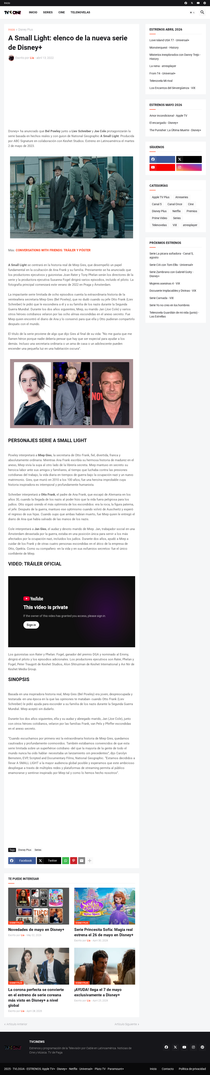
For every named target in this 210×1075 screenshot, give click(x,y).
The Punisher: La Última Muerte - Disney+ (175, 130)
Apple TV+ (48, 1068)
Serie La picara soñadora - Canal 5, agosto (171, 255)
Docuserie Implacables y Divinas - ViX (173, 290)
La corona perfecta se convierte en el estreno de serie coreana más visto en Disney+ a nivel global (36, 997)
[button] (192, 12)
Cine (61, 12)
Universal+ (86, 1068)
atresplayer (190, 225)
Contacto (168, 1068)
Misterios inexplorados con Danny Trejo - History (175, 56)
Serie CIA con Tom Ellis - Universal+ (171, 264)
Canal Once (175, 204)
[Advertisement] (71, 95)
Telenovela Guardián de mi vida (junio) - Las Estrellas (174, 314)
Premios (192, 211)
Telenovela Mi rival (161, 80)
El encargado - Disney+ (164, 122)
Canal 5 (157, 204)
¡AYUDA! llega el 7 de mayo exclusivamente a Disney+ (98, 992)
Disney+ (62, 1068)
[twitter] (192, 3)
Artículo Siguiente (126, 1024)
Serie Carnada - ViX (162, 298)
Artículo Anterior (17, 1024)
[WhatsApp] (65, 860)
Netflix (176, 211)
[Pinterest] (73, 860)
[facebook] (186, 3)
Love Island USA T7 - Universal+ (169, 40)
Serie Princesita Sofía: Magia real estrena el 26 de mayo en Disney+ (103, 932)
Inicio (7, 3)
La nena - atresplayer (163, 66)
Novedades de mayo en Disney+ (36, 929)
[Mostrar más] (89, 860)
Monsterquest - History (164, 47)
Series (48, 12)
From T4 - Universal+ (163, 73)
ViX (175, 225)
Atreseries (181, 197)
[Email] (81, 860)
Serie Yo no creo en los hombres (169, 305)
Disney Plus (25, 29)
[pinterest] (204, 3)
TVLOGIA (19, 1068)
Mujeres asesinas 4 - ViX (165, 283)
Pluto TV (100, 1068)
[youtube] (198, 3)
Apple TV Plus (160, 197)
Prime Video (159, 218)
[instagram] (189, 167)
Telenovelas (80, 12)
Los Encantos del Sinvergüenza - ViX (172, 88)
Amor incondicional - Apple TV (168, 115)
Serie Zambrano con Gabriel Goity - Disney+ (171, 274)
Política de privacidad (192, 1068)
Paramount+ (116, 1068)
